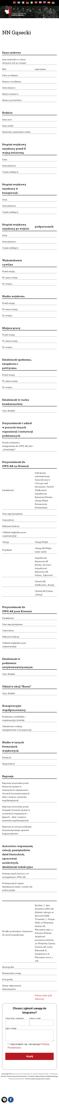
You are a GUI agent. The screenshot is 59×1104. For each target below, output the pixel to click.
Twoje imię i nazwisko (14, 1018)
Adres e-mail (35, 1018)
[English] (18, 2)
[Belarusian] (14, 2)
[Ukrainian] (53, 2)
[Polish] (40, 2)
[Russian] (44, 2)
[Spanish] (48, 2)
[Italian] (31, 2)
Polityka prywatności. (17, 1079)
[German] (27, 2)
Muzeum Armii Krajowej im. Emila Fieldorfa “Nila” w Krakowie (34, 1074)
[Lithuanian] (36, 2)
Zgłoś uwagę (10, 1028)
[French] (23, 2)
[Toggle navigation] (51, 12)
